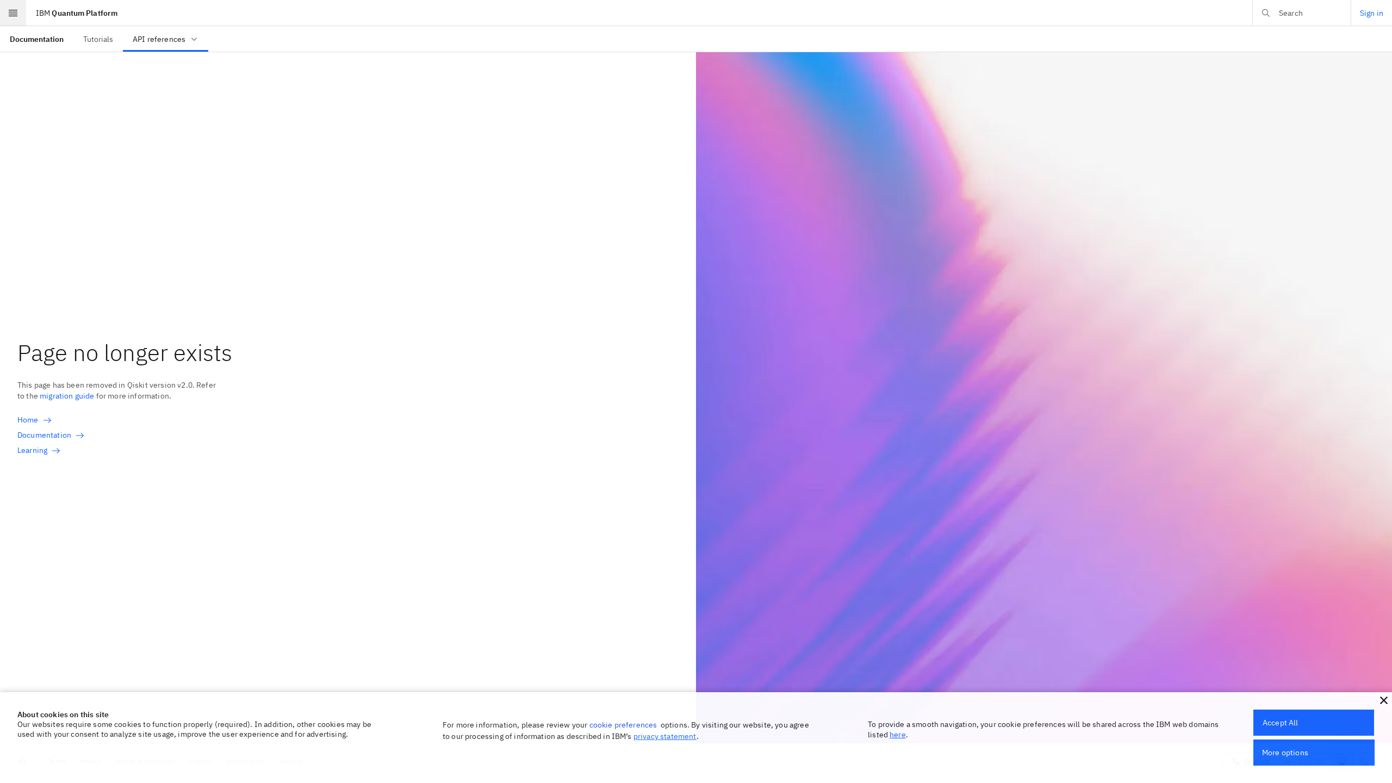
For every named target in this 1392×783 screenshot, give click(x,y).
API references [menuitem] (159, 39)
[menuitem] (36, 39)
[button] (1384, 700)
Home (28, 420)
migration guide (67, 396)
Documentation (44, 435)
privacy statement (665, 736)
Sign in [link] (1371, 13)
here (898, 734)
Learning (32, 450)
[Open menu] (13, 13)
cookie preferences (623, 725)
